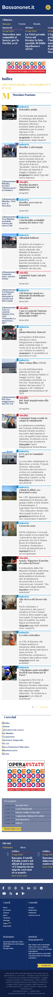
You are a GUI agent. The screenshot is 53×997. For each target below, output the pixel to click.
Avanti (43, 706)
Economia (7, 910)
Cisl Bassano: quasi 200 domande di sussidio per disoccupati (32, 295)
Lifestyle (6, 920)
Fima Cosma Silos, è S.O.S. (32, 362)
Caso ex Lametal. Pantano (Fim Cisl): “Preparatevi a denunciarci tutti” (33, 313)
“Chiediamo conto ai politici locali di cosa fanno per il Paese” (33, 672)
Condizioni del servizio (36, 993)
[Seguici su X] (22, 889)
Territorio (6, 918)
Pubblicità (32, 913)
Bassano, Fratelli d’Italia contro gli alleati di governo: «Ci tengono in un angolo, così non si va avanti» (23, 865)
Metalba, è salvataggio (31, 147)
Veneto (22, 23)
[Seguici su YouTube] (4, 894)
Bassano (6, 23)
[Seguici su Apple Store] (17, 894)
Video (7, 923)
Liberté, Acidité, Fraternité (27, 812)
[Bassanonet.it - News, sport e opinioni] (26, 7)
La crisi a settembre (29, 635)
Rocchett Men (21, 805)
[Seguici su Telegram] (41, 889)
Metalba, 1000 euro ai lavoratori (30, 203)
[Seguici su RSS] (10, 894)
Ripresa (5, 754)
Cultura (6, 913)
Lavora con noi (34, 915)
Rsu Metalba (7, 733)
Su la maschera (22, 819)
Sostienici (46, 965)
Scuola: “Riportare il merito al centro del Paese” (33, 562)
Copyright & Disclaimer (17, 993)
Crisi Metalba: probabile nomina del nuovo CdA (31, 221)
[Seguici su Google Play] (23, 894)
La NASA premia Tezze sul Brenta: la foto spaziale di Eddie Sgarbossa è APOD (35, 42)
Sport (5, 915)
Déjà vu (18, 823)
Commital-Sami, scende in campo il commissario (33, 419)
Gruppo (31, 907)
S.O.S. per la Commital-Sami (31, 455)
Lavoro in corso (27, 525)
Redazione (32, 910)
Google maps (8, 948)
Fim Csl (5, 743)
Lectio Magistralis (23, 809)
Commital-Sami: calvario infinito (32, 276)
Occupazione (8, 737)
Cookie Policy (35, 991)
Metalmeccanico (10, 750)
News (5, 907)
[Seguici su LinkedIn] (28, 889)
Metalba (5, 723)
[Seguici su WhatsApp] (34, 889)
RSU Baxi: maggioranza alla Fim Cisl (33, 401)
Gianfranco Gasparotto (12, 740)
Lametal (5, 726)
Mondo (36, 23)
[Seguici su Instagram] (9, 889)
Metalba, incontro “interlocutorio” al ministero (29, 187)
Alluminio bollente (29, 237)
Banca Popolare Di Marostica (15, 747)
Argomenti (7, 926)
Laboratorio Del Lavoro (13, 730)
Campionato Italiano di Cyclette (29, 816)
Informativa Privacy (20, 991)
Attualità (23, 182)
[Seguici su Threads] (15, 889)
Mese (23, 847)
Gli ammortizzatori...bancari (32, 331)
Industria (24, 106)
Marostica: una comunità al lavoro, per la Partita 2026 (11, 39)
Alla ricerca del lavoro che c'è (33, 600)
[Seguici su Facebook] (3, 889)
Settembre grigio (28, 109)
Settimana (7, 847)
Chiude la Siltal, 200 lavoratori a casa (29, 491)
